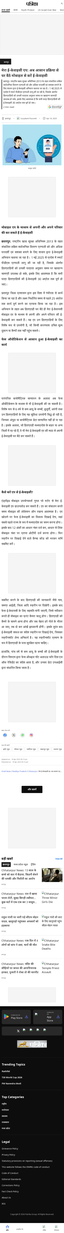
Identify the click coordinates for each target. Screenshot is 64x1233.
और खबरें (32, 789)
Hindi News (6, 771)
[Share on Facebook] (4, 735)
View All (59, 859)
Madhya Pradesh (19, 771)
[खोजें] (62, 3)
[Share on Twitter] (13, 735)
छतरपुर (6, 62)
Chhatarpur (32, 771)
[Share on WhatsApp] (22, 735)
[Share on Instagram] (31, 735)
